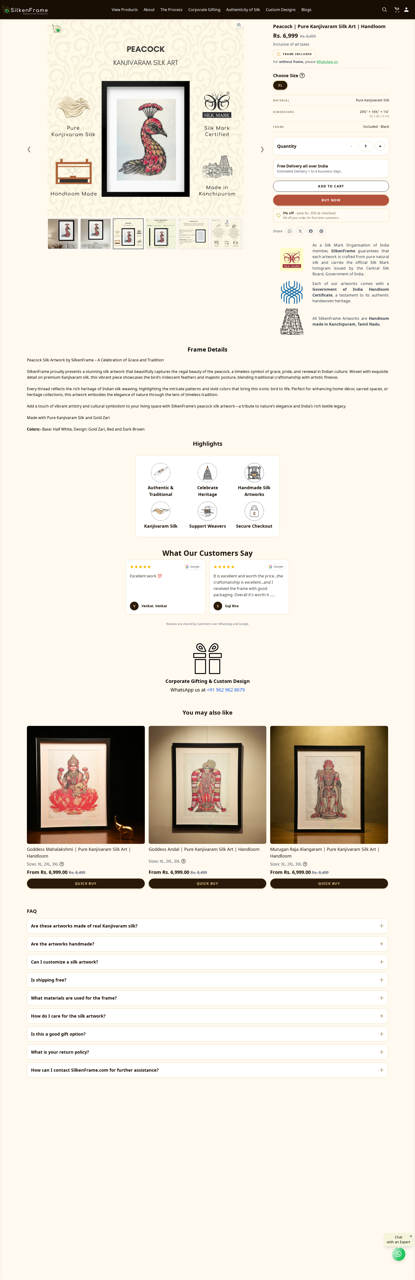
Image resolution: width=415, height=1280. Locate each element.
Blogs (306, 9)
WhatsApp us (327, 61)
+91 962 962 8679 (226, 689)
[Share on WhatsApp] (289, 231)
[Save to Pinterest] (321, 231)
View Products (125, 9)
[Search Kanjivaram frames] (384, 9)
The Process (171, 9)
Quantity (286, 146)
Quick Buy (86, 883)
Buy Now (331, 200)
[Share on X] (300, 231)
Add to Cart (331, 186)
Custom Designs (281, 9)
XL (280, 85)
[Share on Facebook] (310, 231)
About (149, 9)
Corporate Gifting (204, 9)
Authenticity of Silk (243, 9)
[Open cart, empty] (397, 9)
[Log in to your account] (406, 9)
